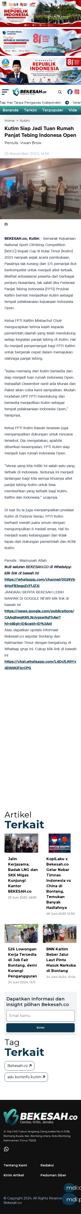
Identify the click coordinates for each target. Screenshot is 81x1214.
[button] (56, 1195)
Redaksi (47, 1165)
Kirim (40, 1027)
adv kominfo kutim (24, 1077)
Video (74, 110)
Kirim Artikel (14, 1175)
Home (9, 121)
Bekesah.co (18, 1066)
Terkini (30, 110)
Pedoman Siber (53, 1175)
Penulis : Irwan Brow (22, 143)
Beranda (10, 110)
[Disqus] (40, 744)
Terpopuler (52, 110)
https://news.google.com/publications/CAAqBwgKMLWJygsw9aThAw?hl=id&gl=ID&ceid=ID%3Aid (39, 617)
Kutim (25, 121)
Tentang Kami (15, 1165)
